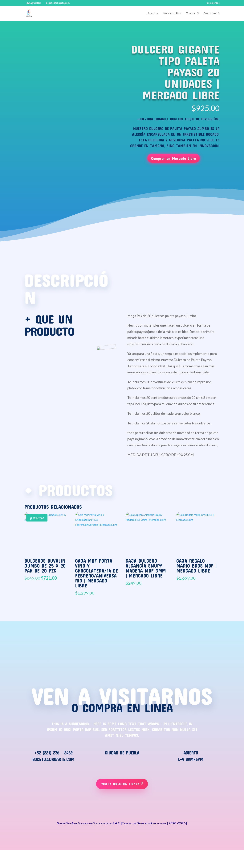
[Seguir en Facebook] (96, 806)
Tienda (190, 13)
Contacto (209, 13)
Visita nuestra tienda (120, 783)
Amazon (153, 13)
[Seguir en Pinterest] (130, 806)
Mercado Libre (172, 13)
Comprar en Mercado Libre (173, 158)
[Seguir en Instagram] (147, 806)
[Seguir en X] (113, 806)
